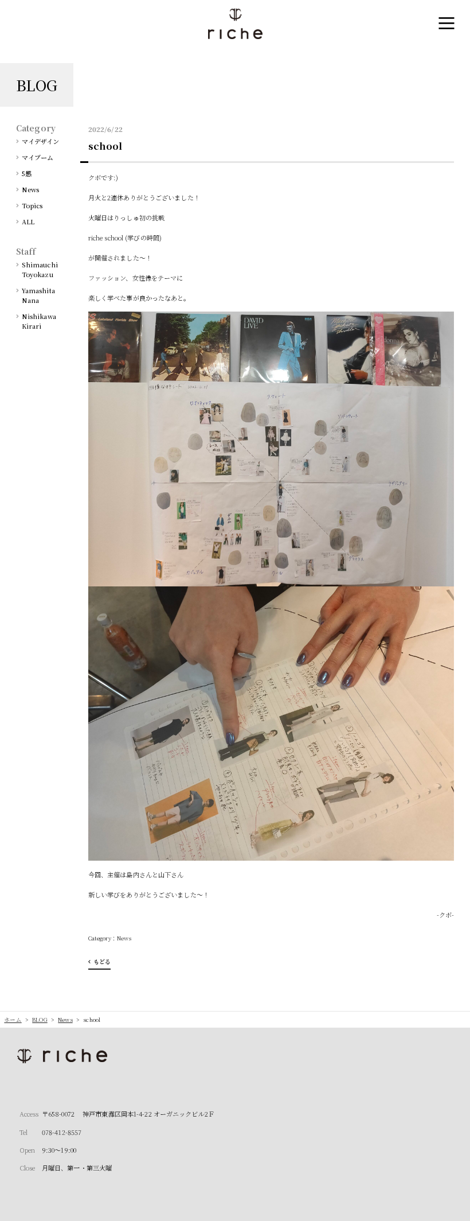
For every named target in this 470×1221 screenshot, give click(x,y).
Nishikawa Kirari (39, 321)
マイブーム (38, 157)
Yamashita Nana (38, 295)
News (124, 938)
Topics (32, 205)
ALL (28, 221)
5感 (27, 173)
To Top (450, 1205)
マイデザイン (41, 141)
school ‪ (106, 146)
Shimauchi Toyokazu (40, 269)
